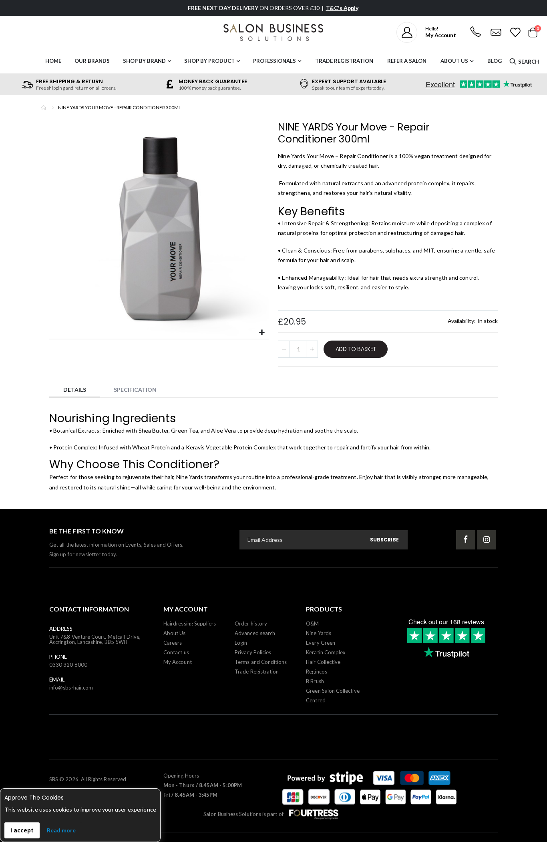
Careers (172, 643)
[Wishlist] (515, 32)
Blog (494, 61)
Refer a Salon (406, 61)
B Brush (315, 681)
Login (241, 643)
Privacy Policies (253, 652)
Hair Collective (323, 662)
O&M (312, 623)
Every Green (320, 643)
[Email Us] (495, 32)
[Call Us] (475, 32)
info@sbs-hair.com (71, 687)
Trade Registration (344, 61)
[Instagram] (486, 539)
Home (44, 107)
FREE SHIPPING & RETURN (69, 81)
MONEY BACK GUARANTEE (213, 81)
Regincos (316, 671)
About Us (454, 61)
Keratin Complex (326, 652)
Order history (251, 623)
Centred (315, 700)
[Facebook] (465, 539)
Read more (61, 830)
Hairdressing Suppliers (189, 623)
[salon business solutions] (273, 32)
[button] (262, 333)
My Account (177, 662)
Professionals (274, 61)
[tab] (74, 390)
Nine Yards (189, 476)
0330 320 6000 (68, 665)
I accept (22, 830)
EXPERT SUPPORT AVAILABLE (349, 81)
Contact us (176, 652)
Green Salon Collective (332, 691)
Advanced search (255, 633)
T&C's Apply (342, 7)
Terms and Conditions (261, 662)
